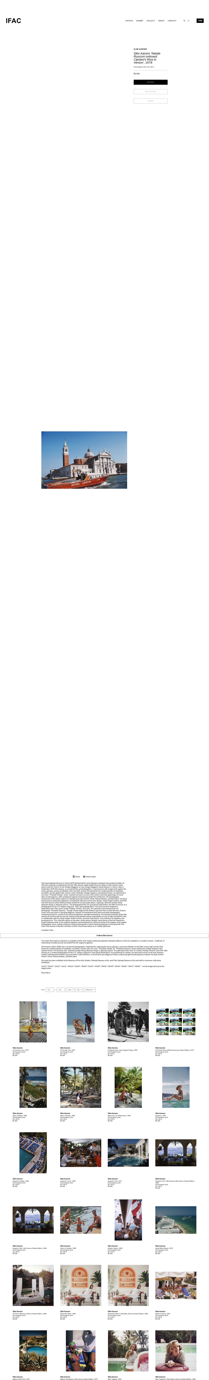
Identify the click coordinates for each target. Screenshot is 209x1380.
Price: (43, 990)
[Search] (184, 21)
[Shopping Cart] (188, 21)
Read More (45, 973)
